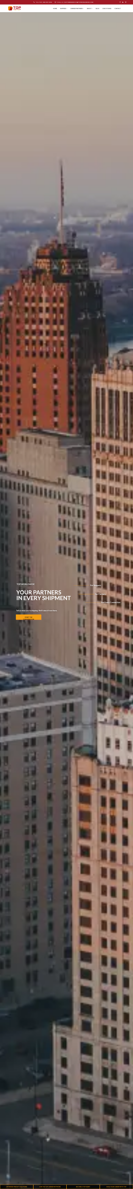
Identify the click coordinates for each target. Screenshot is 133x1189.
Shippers (63, 8)
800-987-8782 (47, 2)
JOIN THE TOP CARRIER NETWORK (50, 1187)
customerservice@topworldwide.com (78, 2)
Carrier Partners (76, 8)
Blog (97, 8)
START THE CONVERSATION (28, 618)
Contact (117, 8)
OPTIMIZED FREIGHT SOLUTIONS (16, 1187)
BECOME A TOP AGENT (83, 1187)
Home (55, 8)
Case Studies (106, 8)
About (89, 8)
